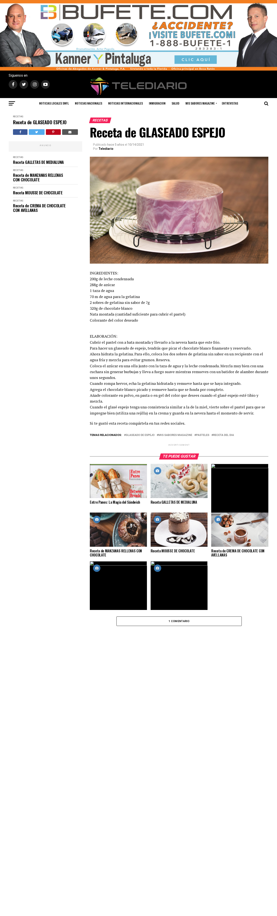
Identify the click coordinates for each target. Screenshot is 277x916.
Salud (175, 103)
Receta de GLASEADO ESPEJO (40, 122)
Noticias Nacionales (88, 103)
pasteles (202, 435)
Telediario (105, 148)
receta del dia (223, 435)
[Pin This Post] (53, 132)
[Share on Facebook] (20, 132)
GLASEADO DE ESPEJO (140, 435)
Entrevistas (230, 103)
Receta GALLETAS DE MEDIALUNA (38, 162)
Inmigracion (157, 103)
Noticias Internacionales (125, 103)
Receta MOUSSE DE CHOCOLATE (38, 192)
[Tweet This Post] (36, 132)
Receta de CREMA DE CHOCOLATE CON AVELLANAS (39, 207)
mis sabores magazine (175, 435)
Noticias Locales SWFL (54, 103)
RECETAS (18, 116)
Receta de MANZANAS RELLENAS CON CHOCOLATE (38, 177)
